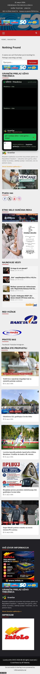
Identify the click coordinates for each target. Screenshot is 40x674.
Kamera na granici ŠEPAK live (29, 11)
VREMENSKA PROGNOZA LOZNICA (20, 5)
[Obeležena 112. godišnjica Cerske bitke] (20, 401)
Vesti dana (29, 373)
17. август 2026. (9, 494)
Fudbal (6, 447)
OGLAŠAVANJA (14, 373)
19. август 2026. (9, 419)
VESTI (22, 373)
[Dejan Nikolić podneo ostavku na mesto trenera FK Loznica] (20, 512)
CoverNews (14, 662)
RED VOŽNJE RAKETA (10, 11)
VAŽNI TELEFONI (17, 8)
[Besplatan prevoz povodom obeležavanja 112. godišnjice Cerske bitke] (20, 475)
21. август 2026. (9, 383)
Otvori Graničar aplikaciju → (11, 166)
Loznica (6, 411)
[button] (3, 33)
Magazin (6, 373)
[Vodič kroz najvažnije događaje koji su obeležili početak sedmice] (20, 364)
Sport (10, 447)
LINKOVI (27, 8)
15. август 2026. (9, 532)
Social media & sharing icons (15, 667)
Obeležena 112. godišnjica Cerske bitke (17, 416)
